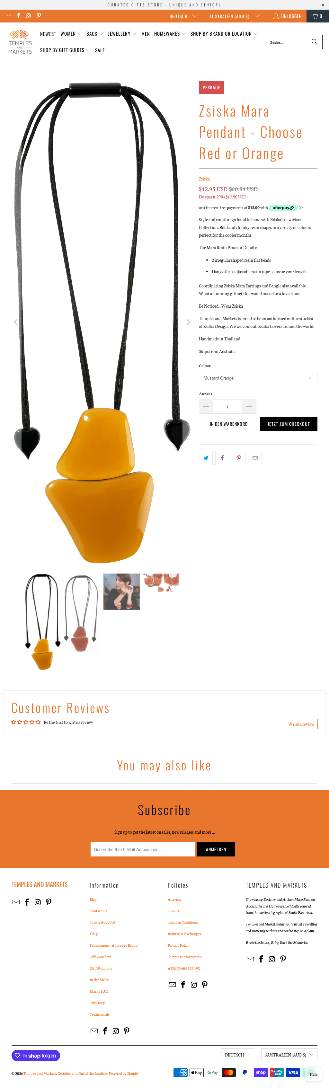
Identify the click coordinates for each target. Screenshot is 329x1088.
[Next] (187, 322)
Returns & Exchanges (184, 933)
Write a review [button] (301, 724)
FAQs (94, 933)
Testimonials (99, 1014)
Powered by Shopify (124, 1073)
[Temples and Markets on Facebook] (18, 16)
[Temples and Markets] (20, 42)
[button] (71, 34)
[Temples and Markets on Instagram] (28, 16)
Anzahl (205, 393)
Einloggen (291, 16)
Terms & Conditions (183, 922)
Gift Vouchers (100, 956)
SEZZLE (174, 910)
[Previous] (16, 322)
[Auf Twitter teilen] (206, 458)
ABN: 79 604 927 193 (184, 968)
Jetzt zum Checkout (289, 423)
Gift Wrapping (101, 968)
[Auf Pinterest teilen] (238, 458)
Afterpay (175, 899)
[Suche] (315, 42)
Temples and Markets (39, 1073)
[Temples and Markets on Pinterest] (38, 16)
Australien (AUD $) (230, 16)
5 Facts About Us (102, 922)
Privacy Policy (178, 945)
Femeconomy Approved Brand (114, 945)
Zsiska (204, 179)
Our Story (97, 1002)
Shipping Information (185, 956)
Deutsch (179, 16)
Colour (204, 365)
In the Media (99, 979)
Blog (93, 899)
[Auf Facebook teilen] (222, 458)
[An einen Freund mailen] (255, 458)
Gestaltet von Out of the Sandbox (83, 1073)
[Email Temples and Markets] (8, 16)
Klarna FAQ (99, 991)
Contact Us (98, 910)
